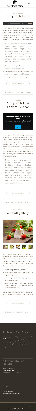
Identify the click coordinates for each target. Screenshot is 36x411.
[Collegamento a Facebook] (32, 406)
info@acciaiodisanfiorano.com (11, 393)
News (14, 13)
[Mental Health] (12, 247)
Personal (20, 13)
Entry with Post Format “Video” (18, 105)
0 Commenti (19, 92)
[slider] (30, 23)
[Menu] (32, 3)
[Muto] (26, 23)
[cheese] (18, 231)
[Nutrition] (18, 247)
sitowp (29, 92)
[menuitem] (28, 3)
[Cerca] (28, 3)
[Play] (4, 23)
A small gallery (18, 213)
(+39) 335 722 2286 (8, 391)
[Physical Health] (30, 247)
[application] (18, 23)
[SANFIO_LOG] (15, 3)
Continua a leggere (18, 83)
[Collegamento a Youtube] (29, 406)
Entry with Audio (18, 16)
